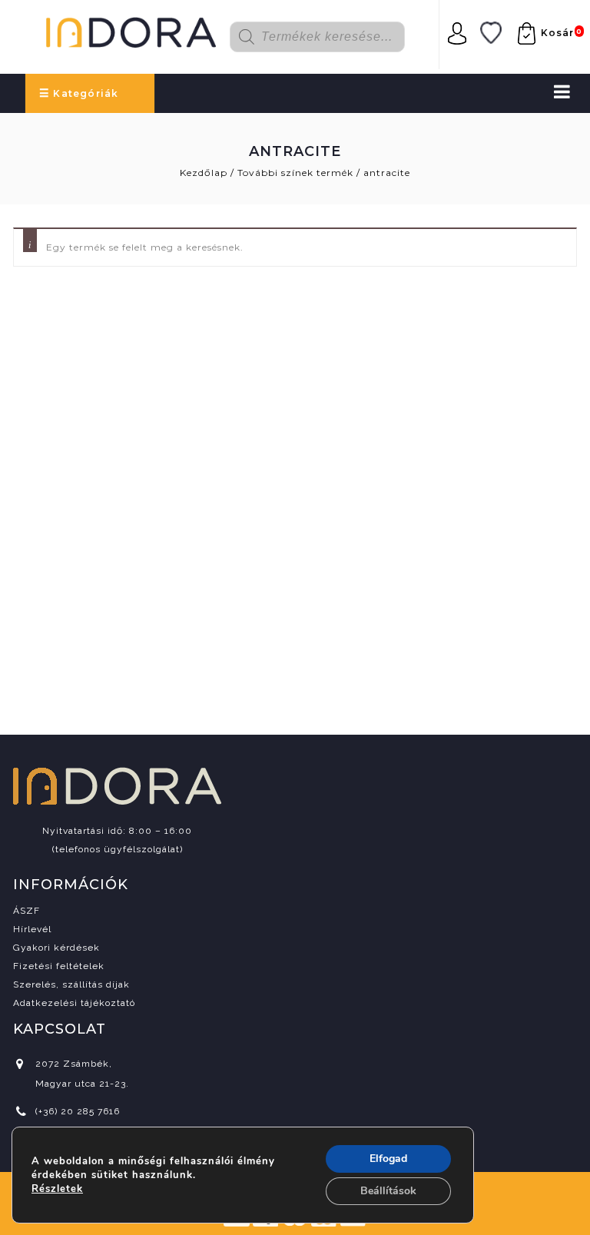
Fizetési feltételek (58, 966)
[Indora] (131, 30)
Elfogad (388, 1158)
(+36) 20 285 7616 (77, 1111)
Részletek (57, 1189)
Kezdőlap (203, 172)
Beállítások (388, 1191)
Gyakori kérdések (56, 947)
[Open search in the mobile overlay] (327, 37)
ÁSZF (26, 910)
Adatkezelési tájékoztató (74, 1003)
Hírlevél (32, 929)
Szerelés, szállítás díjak (71, 984)
